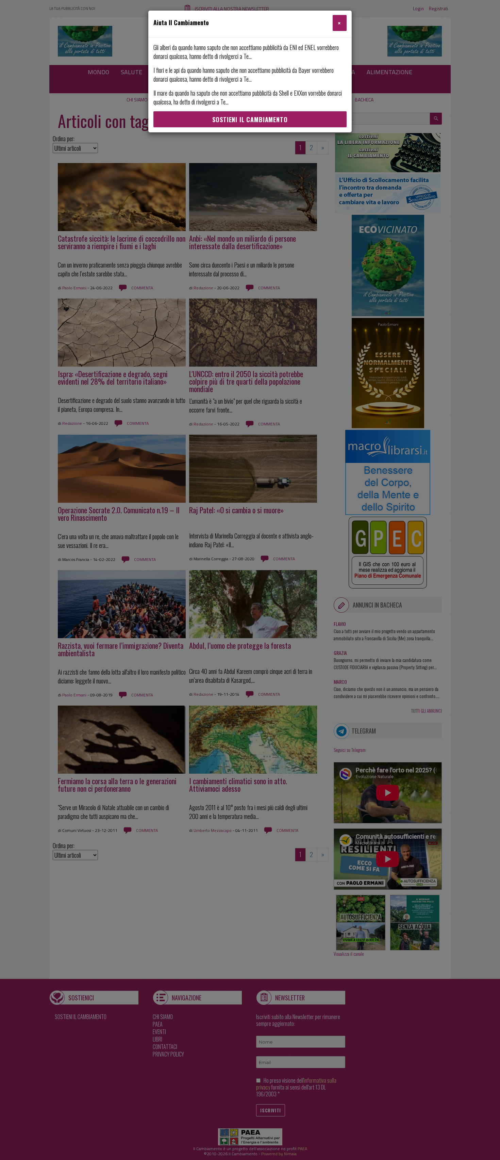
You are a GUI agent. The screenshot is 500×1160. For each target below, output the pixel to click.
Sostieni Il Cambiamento (249, 119)
